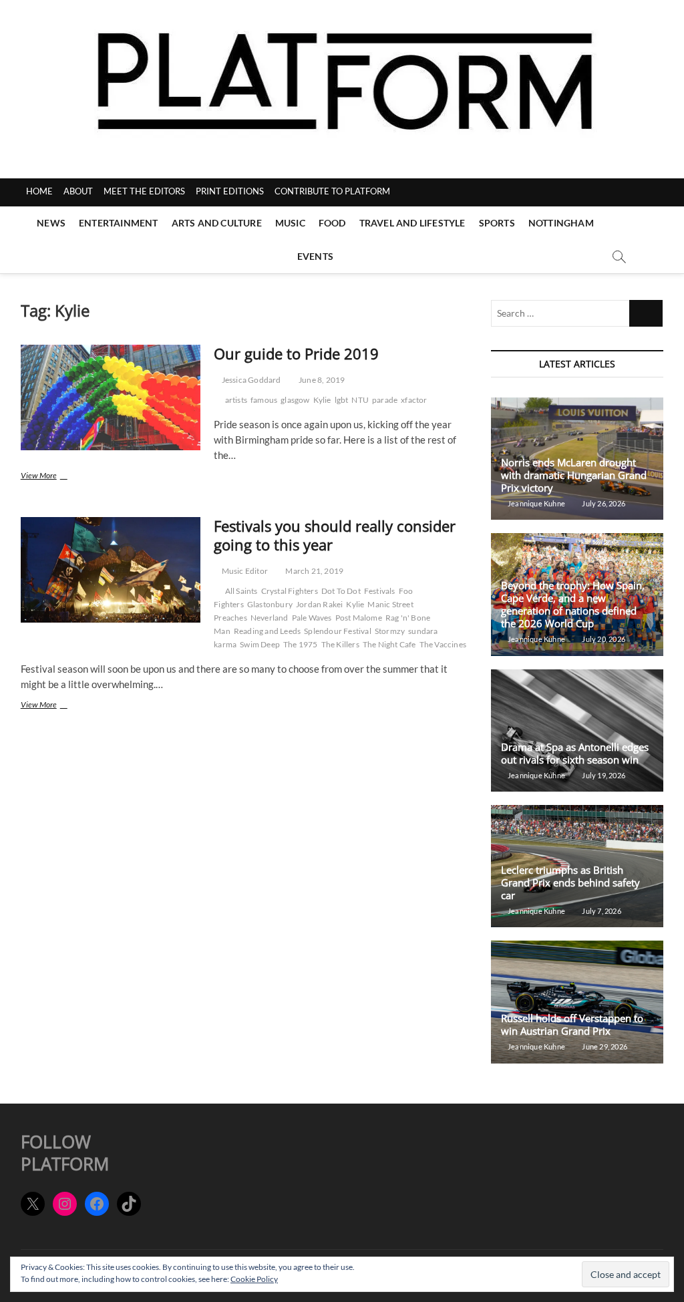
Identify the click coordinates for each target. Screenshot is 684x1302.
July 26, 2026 (602, 503)
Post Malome (358, 618)
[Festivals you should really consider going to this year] (111, 570)
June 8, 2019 (321, 380)
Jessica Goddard (250, 380)
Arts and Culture (217, 222)
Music (290, 222)
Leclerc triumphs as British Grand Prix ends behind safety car (570, 882)
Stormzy (390, 631)
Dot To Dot (341, 591)
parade (384, 400)
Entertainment (118, 222)
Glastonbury (270, 604)
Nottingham (561, 222)
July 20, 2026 (602, 639)
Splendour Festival (337, 631)
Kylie (322, 400)
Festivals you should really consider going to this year (335, 535)
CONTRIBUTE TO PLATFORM (332, 191)
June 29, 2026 (603, 1046)
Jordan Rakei (319, 604)
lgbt (342, 400)
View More (48, 477)
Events (315, 256)
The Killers (340, 644)
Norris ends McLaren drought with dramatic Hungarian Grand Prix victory (574, 475)
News (51, 222)
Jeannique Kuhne (535, 503)
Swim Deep (260, 644)
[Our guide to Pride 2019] (111, 397)
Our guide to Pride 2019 (296, 353)
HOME (39, 191)
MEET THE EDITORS (144, 191)
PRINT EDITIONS (230, 191)
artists (236, 400)
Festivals (379, 591)
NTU (360, 400)
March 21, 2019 (313, 571)
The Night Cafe (389, 644)
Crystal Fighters (289, 591)
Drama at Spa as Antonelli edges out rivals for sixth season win (575, 753)
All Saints (241, 591)
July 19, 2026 (602, 775)
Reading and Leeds (267, 631)
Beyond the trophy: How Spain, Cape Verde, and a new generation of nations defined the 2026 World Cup (573, 604)
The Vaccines (442, 644)
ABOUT (78, 191)
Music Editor (244, 571)
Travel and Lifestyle (412, 222)
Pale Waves (312, 618)
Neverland (269, 618)
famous (263, 400)
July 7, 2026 (600, 911)
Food (332, 222)
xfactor (414, 400)
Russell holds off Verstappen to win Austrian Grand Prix (572, 1024)
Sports (497, 222)
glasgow (295, 400)
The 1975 (300, 644)
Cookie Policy (254, 1279)
